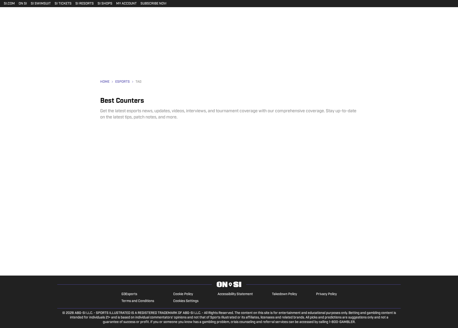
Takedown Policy (284, 294)
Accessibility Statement (235, 294)
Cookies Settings (185, 301)
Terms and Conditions (137, 301)
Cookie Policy (183, 294)
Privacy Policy (326, 294)
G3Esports (129, 294)
